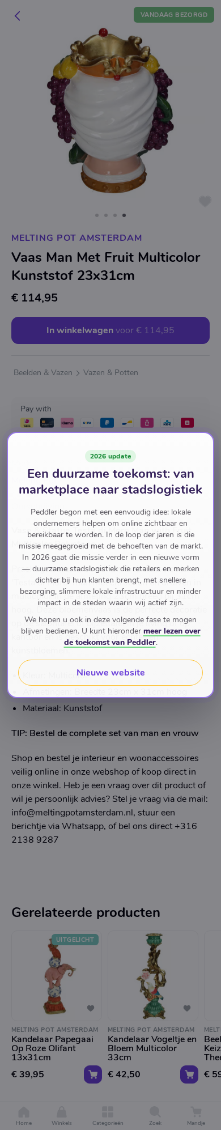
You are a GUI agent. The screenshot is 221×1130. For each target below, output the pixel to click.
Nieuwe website (110, 672)
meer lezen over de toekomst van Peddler (132, 637)
